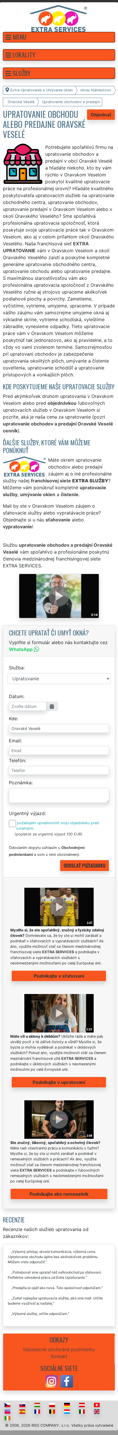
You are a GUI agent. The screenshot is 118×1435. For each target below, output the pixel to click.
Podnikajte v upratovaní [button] (59, 1082)
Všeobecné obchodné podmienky (59, 1349)
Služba (16, 668)
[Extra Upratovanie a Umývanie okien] (58, 18)
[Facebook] (67, 1381)
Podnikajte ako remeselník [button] (59, 1194)
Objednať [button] (101, 115)
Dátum (16, 696)
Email (15, 740)
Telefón (17, 760)
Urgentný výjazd (27, 813)
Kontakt (59, 1356)
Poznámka (20, 782)
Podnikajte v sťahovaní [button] (59, 976)
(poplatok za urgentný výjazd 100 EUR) (48, 834)
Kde (13, 718)
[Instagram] (51, 1381)
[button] (59, 37)
